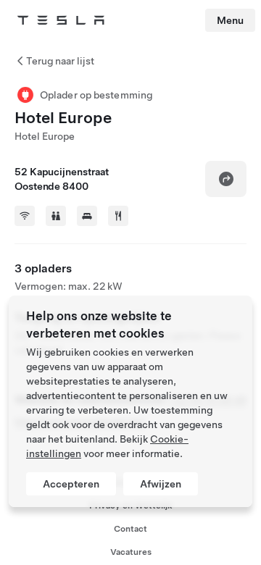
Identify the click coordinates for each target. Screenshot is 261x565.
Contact (130, 529)
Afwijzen (160, 484)
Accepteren (71, 484)
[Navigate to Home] (61, 20)
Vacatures (131, 552)
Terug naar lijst (60, 61)
